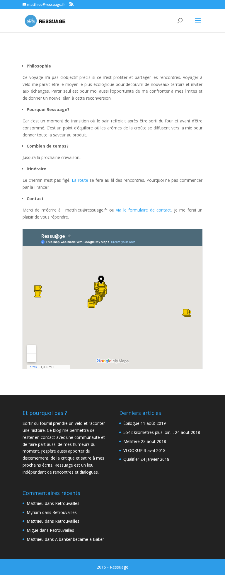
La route (80, 180)
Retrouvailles (67, 503)
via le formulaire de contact (143, 210)
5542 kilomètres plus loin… (148, 432)
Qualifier (131, 459)
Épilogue (131, 423)
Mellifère (131, 441)
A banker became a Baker (79, 539)
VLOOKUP (133, 450)
